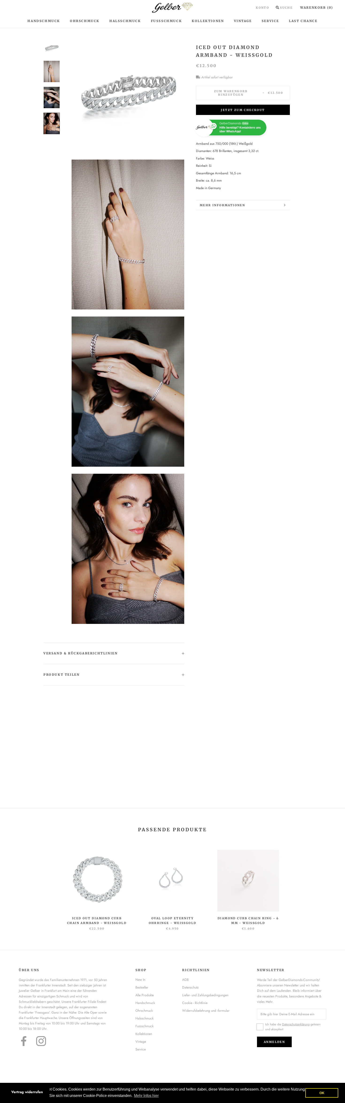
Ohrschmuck (85, 21)
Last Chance (303, 21)
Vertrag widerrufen (27, 1092)
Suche (286, 7)
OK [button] (321, 1093)
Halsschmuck (125, 21)
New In (140, 979)
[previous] (14, 885)
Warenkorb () (316, 8)
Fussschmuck (144, 1026)
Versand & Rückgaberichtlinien (80, 653)
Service (270, 21)
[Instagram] (41, 1041)
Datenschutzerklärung (296, 1024)
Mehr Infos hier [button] (146, 1096)
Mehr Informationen (222, 205)
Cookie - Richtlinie (194, 1002)
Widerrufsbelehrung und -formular (206, 1010)
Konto (262, 7)
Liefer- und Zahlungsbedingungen (205, 995)
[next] (330, 885)
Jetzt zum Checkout (243, 110)
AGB (185, 979)
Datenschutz (190, 987)
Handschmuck (43, 21)
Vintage (243, 21)
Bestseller (141, 987)
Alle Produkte (144, 995)
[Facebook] (24, 1041)
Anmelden (274, 1042)
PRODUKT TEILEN (61, 675)
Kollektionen (208, 21)
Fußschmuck (166, 21)
